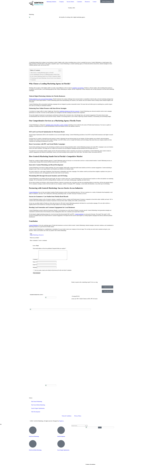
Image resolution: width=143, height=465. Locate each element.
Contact (94, 1)
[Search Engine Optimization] (61, 444)
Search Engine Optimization (38, 408)
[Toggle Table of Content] (59, 70)
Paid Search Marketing (36, 401)
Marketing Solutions (51, 1)
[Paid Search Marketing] (32, 430)
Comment (35, 259)
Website (34, 267)
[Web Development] (61, 430)
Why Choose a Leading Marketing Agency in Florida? (42, 72)
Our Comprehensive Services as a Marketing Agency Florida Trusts (45, 74)
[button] (71, 240)
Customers (79, 1)
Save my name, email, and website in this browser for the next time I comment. (53, 270)
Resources (87, 1)
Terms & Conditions (66, 416)
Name (34, 262)
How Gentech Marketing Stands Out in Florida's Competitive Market (46, 76)
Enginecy (61, 421)
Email (34, 264)
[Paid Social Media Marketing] (32, 444)
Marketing (31, 14)
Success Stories (70, 1)
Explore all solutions (90, 464)
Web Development (35, 411)
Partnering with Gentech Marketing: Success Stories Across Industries (46, 78)
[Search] (87, 425)
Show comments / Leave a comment (38, 240)
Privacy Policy (77, 416)
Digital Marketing (34, 235)
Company (61, 1)
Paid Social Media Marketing (38, 405)
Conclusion (33, 79)
